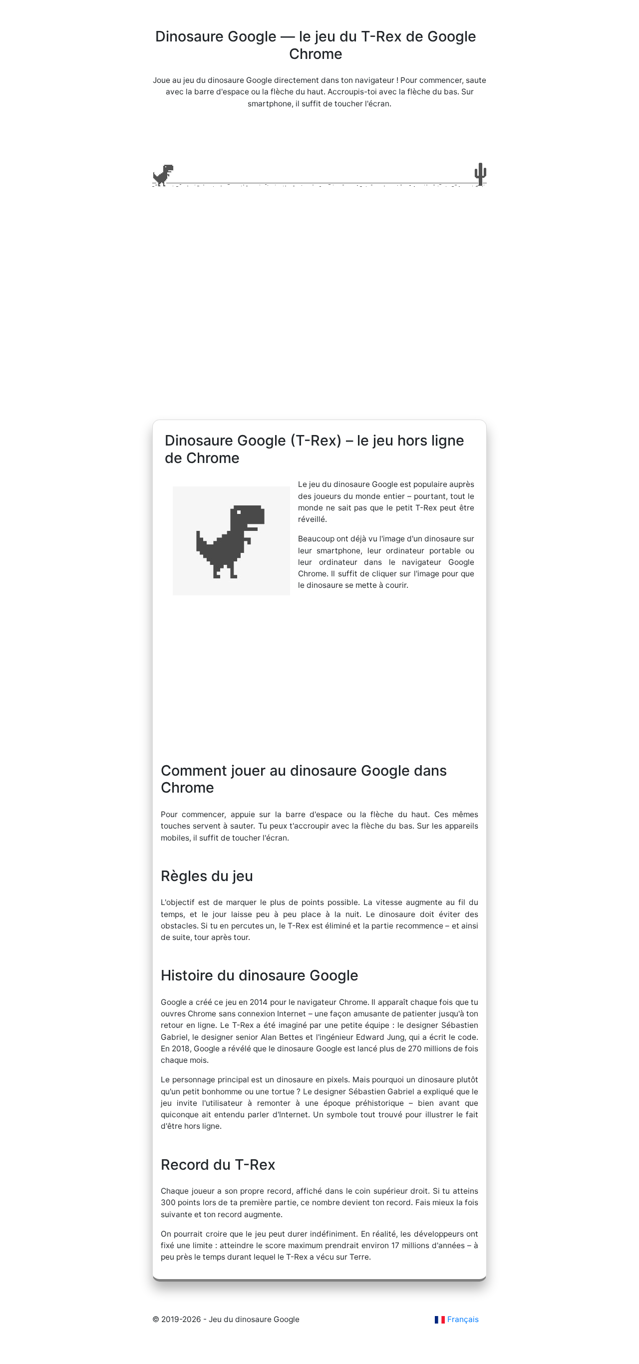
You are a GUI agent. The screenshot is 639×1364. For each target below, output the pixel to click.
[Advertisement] (319, 325)
